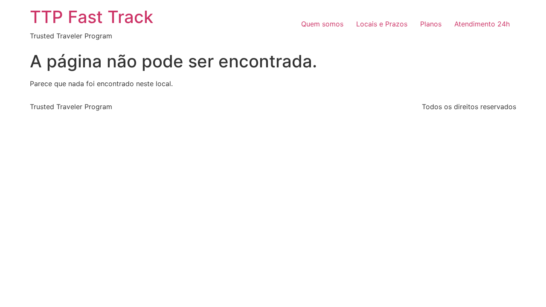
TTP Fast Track (91, 16)
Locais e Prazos (381, 24)
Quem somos (322, 24)
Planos (430, 24)
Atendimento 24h (482, 24)
